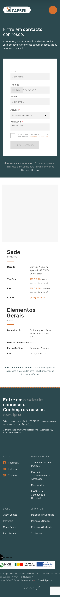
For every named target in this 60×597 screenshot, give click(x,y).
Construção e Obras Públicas (41, 464)
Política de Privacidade (38, 137)
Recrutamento (10, 533)
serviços (12, 414)
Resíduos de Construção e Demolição (38, 494)
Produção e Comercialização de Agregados (41, 475)
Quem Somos (10, 514)
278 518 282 (36, 288)
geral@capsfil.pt (37, 297)
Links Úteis (37, 509)
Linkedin (12, 469)
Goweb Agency (45, 580)
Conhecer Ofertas (30, 170)
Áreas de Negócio (40, 456)
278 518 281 (35, 279)
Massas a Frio (38, 485)
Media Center (10, 527)
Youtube (12, 475)
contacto (33, 399)
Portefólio (8, 521)
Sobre (6, 509)
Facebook (13, 462)
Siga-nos (8, 456)
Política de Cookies (41, 521)
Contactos (36, 533)
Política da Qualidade (41, 527)
